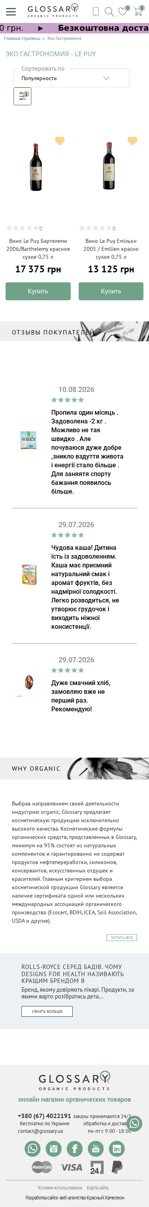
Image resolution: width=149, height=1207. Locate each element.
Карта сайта (97, 1187)
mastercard (42, 1167)
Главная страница (22, 38)
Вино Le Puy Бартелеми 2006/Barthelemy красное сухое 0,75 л (38, 248)
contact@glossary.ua (40, 1131)
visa (71, 1167)
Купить (38, 291)
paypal (117, 1167)
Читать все (122, 937)
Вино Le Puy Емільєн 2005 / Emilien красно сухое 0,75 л (111, 248)
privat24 (97, 1167)
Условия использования (59, 1187)
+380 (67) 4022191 (44, 1116)
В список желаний (60, 141)
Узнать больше (47, 1011)
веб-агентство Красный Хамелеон (92, 1197)
